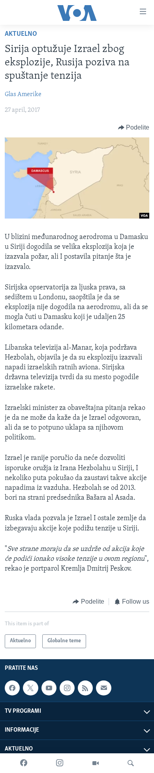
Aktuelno (21, 34)
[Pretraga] (131, 763)
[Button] (134, 127)
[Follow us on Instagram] (67, 687)
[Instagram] (59, 763)
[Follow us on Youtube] (48, 687)
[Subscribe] (103, 687)
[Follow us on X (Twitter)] (30, 687)
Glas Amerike (23, 94)
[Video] (95, 763)
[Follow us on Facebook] (12, 687)
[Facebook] (23, 763)
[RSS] (85, 687)
